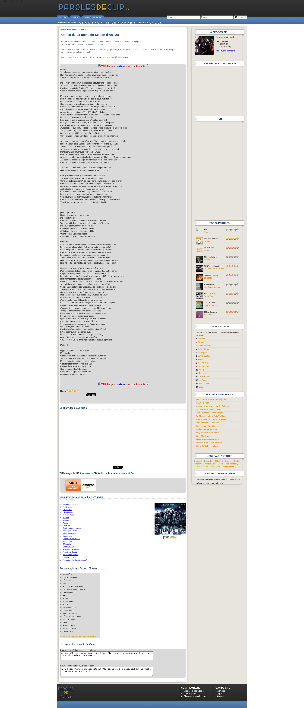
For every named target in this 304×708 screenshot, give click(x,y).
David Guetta (204, 356)
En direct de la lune (70, 555)
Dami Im (228, 461)
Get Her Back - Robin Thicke (209, 409)
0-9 (160, 22)
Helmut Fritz (203, 366)
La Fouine (203, 380)
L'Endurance (68, 512)
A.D (64, 595)
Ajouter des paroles (93, 17)
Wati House (67, 541)
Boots (220, 464)
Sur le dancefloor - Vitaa (207, 446)
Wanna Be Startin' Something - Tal (211, 399)
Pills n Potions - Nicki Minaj (208, 439)
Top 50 (75, 17)
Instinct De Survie (69, 628)
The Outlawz (215, 466)
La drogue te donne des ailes (74, 589)
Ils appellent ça (68, 601)
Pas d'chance (68, 592)
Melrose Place (68, 515)
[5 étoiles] (77, 390)
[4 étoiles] (75, 390)
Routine (66, 598)
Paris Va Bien (68, 631)
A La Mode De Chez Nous (73, 586)
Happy (207, 241)
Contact (220, 696)
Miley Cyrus (203, 363)
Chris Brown (204, 377)
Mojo (206, 232)
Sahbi (65, 622)
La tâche (66, 525)
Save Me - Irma (202, 436)
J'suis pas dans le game (72, 528)
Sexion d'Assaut (99, 57)
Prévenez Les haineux (71, 549)
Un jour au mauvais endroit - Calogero (213, 406)
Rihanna (201, 339)
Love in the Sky (211, 305)
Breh (64, 583)
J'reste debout (68, 547)
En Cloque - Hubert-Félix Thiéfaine (211, 416)
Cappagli (198, 461)
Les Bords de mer (212, 287)
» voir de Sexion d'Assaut (78, 637)
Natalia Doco (210, 464)
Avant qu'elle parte (70, 531)
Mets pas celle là (69, 504)
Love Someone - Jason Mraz (209, 423)
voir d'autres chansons (225, 51)
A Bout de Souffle (69, 625)
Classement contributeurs (195, 696)
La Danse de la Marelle (214, 269)
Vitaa (201, 387)
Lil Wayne (202, 353)
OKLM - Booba (202, 403)
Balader (66, 517)
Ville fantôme (67, 574)
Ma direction (67, 507)
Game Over (209, 296)
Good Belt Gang (229, 466)
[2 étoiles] (70, 390)
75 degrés (67, 544)
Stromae (202, 342)
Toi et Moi (208, 278)
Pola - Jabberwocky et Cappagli (210, 413)
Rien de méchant (69, 533)
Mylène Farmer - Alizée (206, 429)
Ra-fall (65, 604)
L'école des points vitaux (72, 616)
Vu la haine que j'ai (70, 613)
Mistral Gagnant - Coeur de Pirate (211, 419)
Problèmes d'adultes (71, 552)
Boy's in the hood (69, 607)
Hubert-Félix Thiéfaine (213, 461)
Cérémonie (67, 580)
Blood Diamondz (69, 619)
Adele (201, 370)
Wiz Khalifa (204, 384)
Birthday (208, 250)
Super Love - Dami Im (205, 426)
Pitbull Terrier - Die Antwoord (209, 443)
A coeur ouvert (68, 536)
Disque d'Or (67, 510)
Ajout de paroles (191, 694)
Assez (65, 523)
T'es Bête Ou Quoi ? (70, 577)
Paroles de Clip (94, 11)
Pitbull (200, 359)
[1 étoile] (67, 390)
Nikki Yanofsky (231, 464)
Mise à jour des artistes (194, 691)
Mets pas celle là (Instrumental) (75, 560)
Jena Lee (203, 373)
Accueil (62, 17)
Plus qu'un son (68, 610)
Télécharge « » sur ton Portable (123, 66)
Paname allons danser (71, 539)
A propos (221, 691)
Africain (66, 520)
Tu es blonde (209, 314)
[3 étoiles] (72, 390)
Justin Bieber (204, 346)
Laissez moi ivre (69, 557)
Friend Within (202, 466)
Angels (207, 260)
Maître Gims (203, 349)
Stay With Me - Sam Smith (207, 433)
